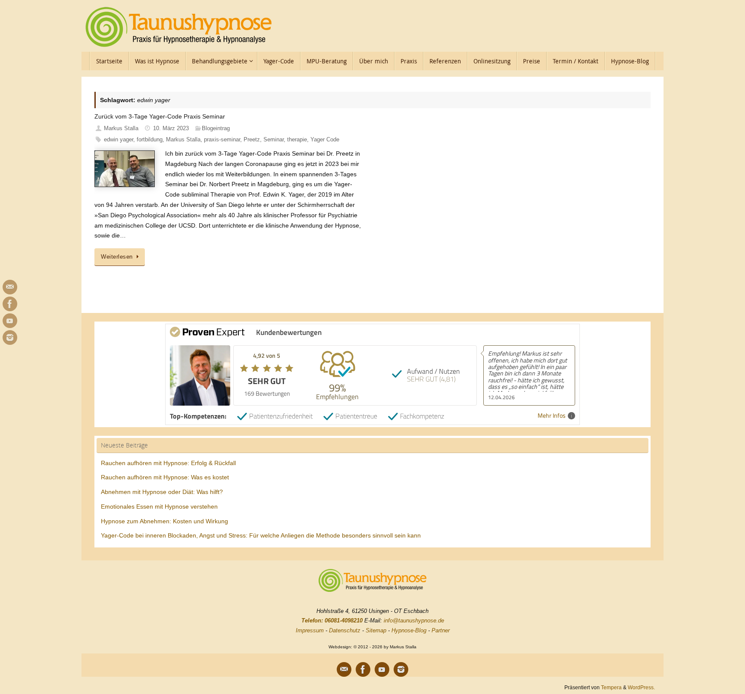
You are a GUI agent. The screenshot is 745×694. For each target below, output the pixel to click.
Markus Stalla (121, 128)
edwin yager (118, 140)
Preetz (252, 140)
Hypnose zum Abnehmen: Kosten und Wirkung (164, 521)
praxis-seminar (222, 140)
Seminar (273, 140)
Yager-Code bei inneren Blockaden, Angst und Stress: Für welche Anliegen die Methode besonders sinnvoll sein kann (261, 535)
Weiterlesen (117, 257)
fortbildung (150, 140)
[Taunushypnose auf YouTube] (10, 320)
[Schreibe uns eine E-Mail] (10, 287)
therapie (297, 140)
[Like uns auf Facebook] (10, 304)
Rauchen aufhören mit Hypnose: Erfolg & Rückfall (168, 463)
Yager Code (324, 140)
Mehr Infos (552, 415)
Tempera (611, 687)
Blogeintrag (216, 128)
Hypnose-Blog (408, 630)
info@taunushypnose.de (414, 620)
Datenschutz (344, 630)
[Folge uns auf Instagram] (10, 337)
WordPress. (641, 687)
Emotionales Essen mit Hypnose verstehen (159, 506)
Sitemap (376, 630)
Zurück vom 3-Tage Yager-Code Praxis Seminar (159, 116)
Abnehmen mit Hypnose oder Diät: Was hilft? (162, 491)
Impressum (310, 630)
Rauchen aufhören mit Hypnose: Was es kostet (165, 477)
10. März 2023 (171, 128)
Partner (441, 630)
